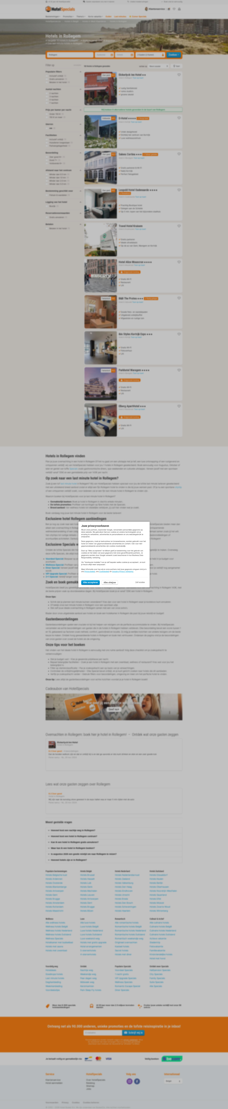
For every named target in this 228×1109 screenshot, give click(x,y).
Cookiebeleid (104, 571)
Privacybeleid (89, 571)
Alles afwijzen (110, 582)
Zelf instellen (140, 582)
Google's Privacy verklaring (122, 571)
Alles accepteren (90, 582)
